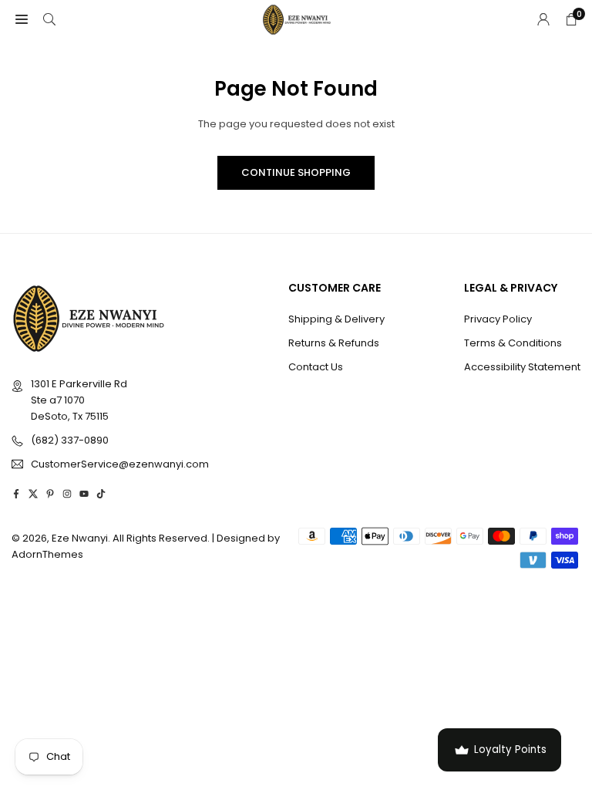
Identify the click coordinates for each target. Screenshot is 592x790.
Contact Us (315, 367)
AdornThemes (47, 554)
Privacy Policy (498, 319)
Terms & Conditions (513, 343)
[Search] (49, 19)
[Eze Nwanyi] (296, 18)
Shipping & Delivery (336, 319)
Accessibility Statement (522, 367)
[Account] (543, 19)
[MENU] (21, 19)
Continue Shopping (296, 172)
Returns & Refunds (333, 343)
